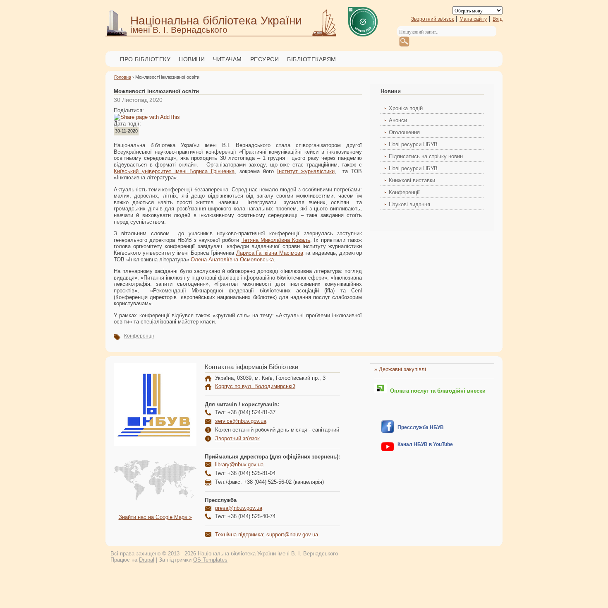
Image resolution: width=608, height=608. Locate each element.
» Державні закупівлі (400, 369)
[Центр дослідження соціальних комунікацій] (387, 431)
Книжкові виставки (412, 180)
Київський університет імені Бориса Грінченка (174, 171)
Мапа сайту (473, 19)
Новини (192, 59)
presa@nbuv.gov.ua (238, 508)
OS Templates (210, 560)
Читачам (227, 59)
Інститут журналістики (306, 171)
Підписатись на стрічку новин (426, 156)
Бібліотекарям (311, 59)
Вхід (498, 19)
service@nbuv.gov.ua (240, 421)
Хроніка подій (406, 108)
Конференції (139, 336)
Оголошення (404, 132)
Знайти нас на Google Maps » (155, 517)
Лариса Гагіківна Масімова (269, 253)
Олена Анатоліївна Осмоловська (231, 259)
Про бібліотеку (145, 59)
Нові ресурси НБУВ (413, 144)
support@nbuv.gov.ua (292, 534)
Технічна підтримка (239, 534)
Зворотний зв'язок (432, 19)
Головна (122, 77)
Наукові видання (409, 204)
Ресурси (264, 59)
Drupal (146, 560)
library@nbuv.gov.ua (239, 464)
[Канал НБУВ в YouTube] (387, 449)
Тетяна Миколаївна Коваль (276, 240)
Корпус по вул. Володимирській (255, 386)
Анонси (398, 120)
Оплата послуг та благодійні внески (436, 391)
